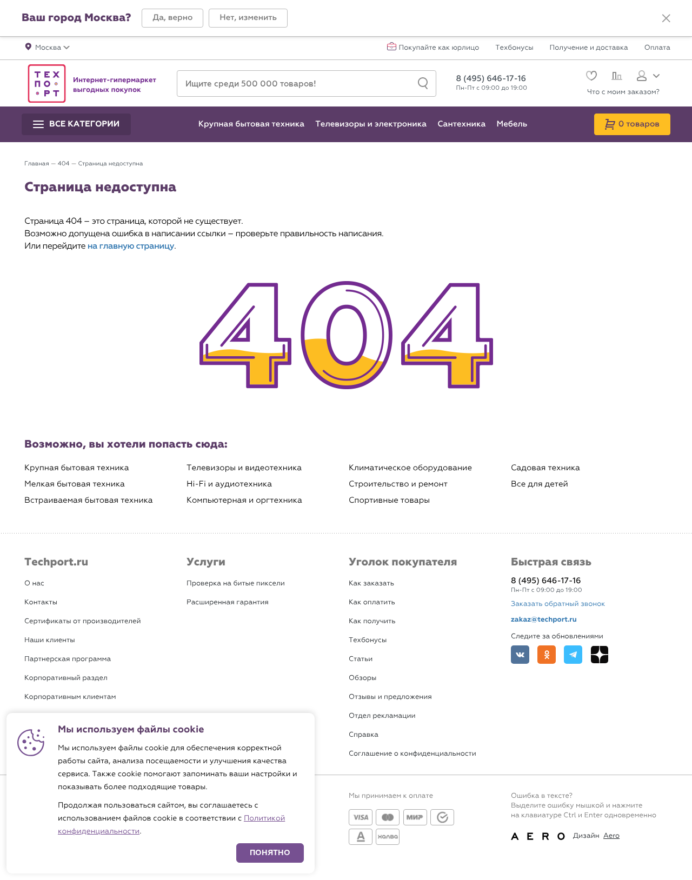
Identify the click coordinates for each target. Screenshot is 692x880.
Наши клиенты (49, 640)
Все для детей (539, 484)
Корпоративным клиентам (70, 697)
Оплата (657, 48)
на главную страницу (131, 246)
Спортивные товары (389, 500)
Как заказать (371, 583)
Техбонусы (514, 48)
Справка (363, 735)
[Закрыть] (666, 18)
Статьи (360, 659)
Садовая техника (545, 468)
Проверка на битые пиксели (236, 583)
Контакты (40, 602)
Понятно (270, 852)
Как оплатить (372, 602)
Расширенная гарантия (228, 602)
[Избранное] (590, 77)
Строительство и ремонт (398, 484)
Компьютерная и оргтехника (244, 500)
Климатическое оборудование (410, 468)
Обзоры (362, 678)
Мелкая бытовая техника (74, 484)
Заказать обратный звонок (558, 604)
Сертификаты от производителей (82, 621)
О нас (34, 583)
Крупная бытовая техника (76, 468)
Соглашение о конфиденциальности (412, 754)
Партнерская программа (67, 659)
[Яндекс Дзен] (599, 654)
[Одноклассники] (546, 654)
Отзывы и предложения (390, 697)
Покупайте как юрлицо (439, 48)
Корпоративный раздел (66, 678)
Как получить (372, 621)
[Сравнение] (615, 77)
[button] (172, 18)
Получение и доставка (589, 48)
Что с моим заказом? (623, 92)
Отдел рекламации (382, 716)
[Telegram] (573, 654)
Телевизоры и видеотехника (244, 468)
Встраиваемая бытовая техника (88, 500)
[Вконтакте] (520, 654)
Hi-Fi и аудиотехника (229, 484)
